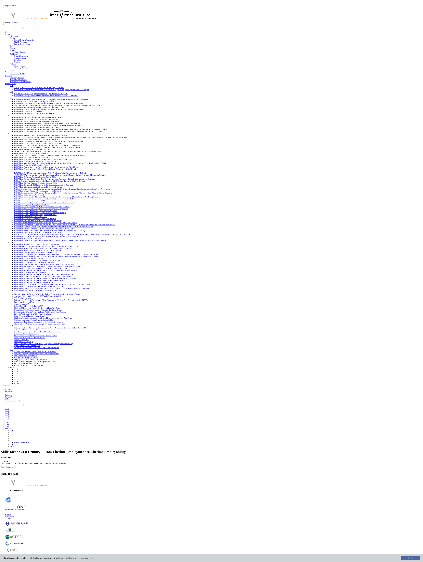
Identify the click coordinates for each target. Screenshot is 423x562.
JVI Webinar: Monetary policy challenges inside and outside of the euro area (40, 135)
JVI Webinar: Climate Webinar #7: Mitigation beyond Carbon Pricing (38, 191)
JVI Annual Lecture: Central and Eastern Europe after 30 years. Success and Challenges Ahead (47, 147)
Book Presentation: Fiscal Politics (25, 356)
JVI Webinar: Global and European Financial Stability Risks (35, 177)
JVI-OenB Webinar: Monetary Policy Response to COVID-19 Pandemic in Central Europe (46, 246)
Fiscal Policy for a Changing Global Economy (30, 316)
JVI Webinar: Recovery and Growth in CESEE (30, 217)
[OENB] (15, 511)
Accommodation (20, 58)
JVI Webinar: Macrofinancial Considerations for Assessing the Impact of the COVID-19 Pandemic (48, 266)
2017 (11, 350)
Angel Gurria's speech (8, 467)
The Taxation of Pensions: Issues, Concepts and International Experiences (39, 324)
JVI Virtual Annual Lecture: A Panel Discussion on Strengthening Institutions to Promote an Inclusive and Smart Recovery (56, 256)
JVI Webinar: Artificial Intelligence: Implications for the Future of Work (39, 107)
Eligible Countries (20, 42)
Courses (8, 72)
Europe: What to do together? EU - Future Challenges (33, 314)
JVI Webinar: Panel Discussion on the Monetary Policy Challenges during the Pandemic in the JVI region (50, 173)
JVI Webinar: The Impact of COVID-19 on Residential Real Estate (37, 233)
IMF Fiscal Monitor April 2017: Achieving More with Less (34, 362)
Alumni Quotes (19, 52)
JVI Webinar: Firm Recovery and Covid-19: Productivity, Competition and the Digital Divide (46, 167)
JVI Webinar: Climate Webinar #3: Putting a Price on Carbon (35, 215)
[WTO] (11, 552)
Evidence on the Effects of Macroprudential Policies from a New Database (40, 312)
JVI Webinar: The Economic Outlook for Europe (31, 157)
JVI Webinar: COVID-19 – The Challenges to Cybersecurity (35, 262)
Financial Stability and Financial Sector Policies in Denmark (35, 352)
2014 (16, 373)
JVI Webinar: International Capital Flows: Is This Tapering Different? (38, 187)
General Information (21, 56)
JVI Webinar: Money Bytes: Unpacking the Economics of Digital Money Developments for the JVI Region (51, 90)
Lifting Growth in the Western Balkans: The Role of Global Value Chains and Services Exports (47, 294)
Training (13, 38)
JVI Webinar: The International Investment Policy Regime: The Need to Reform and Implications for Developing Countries (57, 197)
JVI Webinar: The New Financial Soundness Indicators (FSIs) (35, 183)
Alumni (12, 50)
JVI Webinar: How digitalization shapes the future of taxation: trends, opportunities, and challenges (48, 141)
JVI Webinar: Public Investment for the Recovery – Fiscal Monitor (37, 260)
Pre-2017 (13, 367)
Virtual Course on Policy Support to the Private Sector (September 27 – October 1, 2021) (45, 199)
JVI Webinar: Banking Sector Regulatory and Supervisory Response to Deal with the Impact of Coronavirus (51, 288)
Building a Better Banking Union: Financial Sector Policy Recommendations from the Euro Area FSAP (50, 328)
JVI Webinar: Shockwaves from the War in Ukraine (32, 149)
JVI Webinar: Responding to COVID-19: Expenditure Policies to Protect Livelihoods (43, 274)
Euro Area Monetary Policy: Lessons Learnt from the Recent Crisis (37, 332)
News (7, 385)
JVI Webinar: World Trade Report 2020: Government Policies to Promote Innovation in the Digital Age (50, 231)
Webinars (8, 76)
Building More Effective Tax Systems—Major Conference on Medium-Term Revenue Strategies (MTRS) (51, 300)
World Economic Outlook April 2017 (27, 364)
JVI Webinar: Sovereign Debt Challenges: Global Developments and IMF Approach (43, 185)
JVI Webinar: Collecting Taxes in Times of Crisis (31, 272)
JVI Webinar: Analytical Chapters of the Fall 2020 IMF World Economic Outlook (42, 248)
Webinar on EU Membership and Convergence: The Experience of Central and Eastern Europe (47, 145)
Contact (16, 62)
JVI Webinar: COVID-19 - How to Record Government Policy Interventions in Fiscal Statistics (47, 237)
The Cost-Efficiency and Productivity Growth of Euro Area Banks (37, 308)
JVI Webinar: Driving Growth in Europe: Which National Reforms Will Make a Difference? (46, 96)
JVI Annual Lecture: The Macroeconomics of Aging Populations (36, 121)
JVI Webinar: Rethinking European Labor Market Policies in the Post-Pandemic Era (43, 159)
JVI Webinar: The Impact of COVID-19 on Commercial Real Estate (37, 221)
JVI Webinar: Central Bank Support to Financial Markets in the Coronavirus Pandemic (44, 264)
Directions (17, 60)
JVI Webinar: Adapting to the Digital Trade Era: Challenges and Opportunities (41, 209)
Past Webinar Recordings (18, 80)
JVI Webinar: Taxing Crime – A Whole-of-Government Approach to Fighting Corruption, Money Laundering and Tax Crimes (58, 131)
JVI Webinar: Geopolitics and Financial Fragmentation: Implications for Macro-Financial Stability (48, 125)
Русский (15, 6)
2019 (11, 292)
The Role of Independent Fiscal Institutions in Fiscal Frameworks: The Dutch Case (43, 318)
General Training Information (24, 40)
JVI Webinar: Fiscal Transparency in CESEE (29, 201)
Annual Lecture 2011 (12, 401)
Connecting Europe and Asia (24, 302)
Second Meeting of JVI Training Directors (28, 366)
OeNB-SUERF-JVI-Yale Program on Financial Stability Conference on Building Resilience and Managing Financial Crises (57, 106)
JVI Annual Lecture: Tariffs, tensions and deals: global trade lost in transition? (41, 94)
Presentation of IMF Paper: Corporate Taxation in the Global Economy (38, 310)
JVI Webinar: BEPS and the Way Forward (29, 195)
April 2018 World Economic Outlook (27, 346)
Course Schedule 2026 (17, 74)
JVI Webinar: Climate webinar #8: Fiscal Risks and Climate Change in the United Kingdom (46, 169)
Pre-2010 (17, 383)
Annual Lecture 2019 (21, 304)
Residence (13, 54)
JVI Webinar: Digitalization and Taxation (28, 258)
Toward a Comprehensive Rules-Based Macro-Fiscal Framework (36, 348)
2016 (16, 369)
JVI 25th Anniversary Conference (26, 358)
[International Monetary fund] (8, 502)
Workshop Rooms (20, 68)
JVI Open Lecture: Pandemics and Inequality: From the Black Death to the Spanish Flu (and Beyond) (49, 181)
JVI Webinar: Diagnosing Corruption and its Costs (31, 205)
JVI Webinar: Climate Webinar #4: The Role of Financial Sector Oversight (40, 213)
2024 (11, 98)
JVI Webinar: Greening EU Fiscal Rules (28, 111)
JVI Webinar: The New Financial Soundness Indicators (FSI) (35, 252)
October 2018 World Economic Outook (28, 330)
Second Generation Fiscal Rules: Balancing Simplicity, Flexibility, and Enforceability (43, 344)
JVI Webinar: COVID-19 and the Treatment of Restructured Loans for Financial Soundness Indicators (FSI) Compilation (56, 254)
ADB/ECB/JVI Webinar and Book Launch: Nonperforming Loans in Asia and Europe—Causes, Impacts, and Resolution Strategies (60, 175)
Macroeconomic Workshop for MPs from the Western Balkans (35, 336)
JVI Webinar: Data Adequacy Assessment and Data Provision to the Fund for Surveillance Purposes (48, 104)
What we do (14, 36)
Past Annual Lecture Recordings (21, 82)
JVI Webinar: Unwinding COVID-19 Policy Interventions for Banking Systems (42, 207)
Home (7, 32)
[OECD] (14, 538)
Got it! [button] (410, 558)
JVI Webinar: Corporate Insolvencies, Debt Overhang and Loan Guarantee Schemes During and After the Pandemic (54, 179)
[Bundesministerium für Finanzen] (16, 494)
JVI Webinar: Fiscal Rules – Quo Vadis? (28, 238)
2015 (16, 371)
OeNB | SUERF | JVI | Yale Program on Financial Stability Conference (39, 88)
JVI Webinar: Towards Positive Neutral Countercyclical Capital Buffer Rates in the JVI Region (47, 123)
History (12, 48)
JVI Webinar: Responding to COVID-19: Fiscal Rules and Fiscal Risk (38, 280)
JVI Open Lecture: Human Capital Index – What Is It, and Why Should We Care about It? (45, 223)
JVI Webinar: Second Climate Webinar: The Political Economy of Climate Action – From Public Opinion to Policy (54, 227)
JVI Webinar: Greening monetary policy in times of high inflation (36, 127)
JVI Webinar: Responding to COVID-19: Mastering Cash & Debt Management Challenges (45, 278)
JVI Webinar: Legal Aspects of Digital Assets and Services (34, 113)
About (7, 34)
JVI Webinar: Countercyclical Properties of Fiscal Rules (33, 165)
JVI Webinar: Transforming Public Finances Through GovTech (36, 119)
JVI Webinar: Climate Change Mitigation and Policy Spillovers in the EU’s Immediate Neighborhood (49, 109)
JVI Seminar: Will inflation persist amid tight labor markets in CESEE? (38, 117)
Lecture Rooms (19, 66)
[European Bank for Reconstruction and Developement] (17, 525)
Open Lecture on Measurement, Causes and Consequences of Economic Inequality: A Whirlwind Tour (49, 155)
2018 (11, 326)
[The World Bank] (15, 545)
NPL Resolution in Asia (22, 298)
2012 (16, 377)
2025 (11, 92)
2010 (16, 381)
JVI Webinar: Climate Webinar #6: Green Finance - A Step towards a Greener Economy (44, 203)
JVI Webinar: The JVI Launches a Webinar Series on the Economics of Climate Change (44, 229)
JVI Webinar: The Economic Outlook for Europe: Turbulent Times (37, 139)
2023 (11, 115)
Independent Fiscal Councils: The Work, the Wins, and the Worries (37, 290)
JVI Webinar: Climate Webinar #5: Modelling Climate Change (35, 211)
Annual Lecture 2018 (21, 340)
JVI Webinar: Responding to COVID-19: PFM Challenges (34, 282)
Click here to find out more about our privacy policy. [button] (73, 558)
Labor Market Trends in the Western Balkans (29, 338)
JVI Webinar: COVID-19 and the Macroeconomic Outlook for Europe (38, 286)
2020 (11, 242)
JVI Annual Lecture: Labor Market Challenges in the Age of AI (36, 102)
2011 (16, 379)
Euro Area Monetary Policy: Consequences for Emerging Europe (36, 354)
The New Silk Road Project (23, 342)
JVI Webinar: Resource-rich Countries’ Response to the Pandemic (37, 244)
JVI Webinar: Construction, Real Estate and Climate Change (35, 161)
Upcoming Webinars (17, 78)
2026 (11, 86)
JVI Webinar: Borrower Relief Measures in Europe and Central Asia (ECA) (40, 268)
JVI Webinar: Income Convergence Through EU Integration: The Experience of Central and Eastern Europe (51, 100)
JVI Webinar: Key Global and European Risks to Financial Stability (37, 250)
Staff (11, 46)
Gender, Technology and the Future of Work (29, 306)
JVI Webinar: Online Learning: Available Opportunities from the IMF (38, 143)
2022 (11, 133)
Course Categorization (22, 44)
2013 (16, 375)
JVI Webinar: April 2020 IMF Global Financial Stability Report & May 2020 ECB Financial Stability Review (52, 284)
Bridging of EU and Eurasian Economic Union (30, 360)
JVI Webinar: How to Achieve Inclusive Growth (31, 153)
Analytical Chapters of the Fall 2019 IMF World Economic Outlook (37, 296)
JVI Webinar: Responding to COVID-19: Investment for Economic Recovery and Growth (45, 270)
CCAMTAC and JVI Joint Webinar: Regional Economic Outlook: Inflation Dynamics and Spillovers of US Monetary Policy (57, 151)
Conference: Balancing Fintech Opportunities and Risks (33, 320)
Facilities (13, 64)
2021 (11, 171)
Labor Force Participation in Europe (26, 334)
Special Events (10, 84)
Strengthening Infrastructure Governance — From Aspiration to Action (38, 322)
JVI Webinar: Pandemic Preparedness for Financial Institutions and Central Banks (42, 276)
